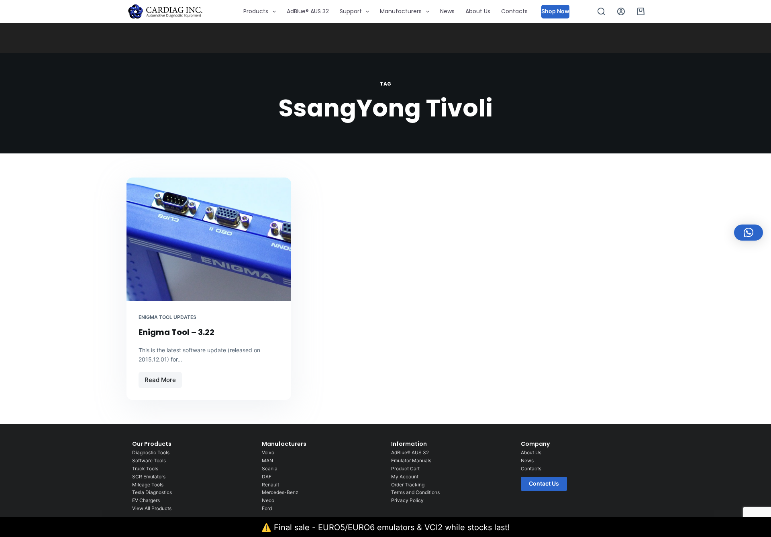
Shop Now (555, 11)
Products (255, 11)
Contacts (514, 11)
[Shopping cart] (641, 11)
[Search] (601, 11)
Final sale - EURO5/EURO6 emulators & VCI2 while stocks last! (392, 527)
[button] (748, 233)
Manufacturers (401, 11)
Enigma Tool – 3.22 (176, 332)
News (447, 11)
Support (351, 11)
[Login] (621, 11)
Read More (163, 378)
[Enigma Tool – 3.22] (208, 239)
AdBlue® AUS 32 (308, 11)
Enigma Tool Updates (167, 317)
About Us (477, 11)
